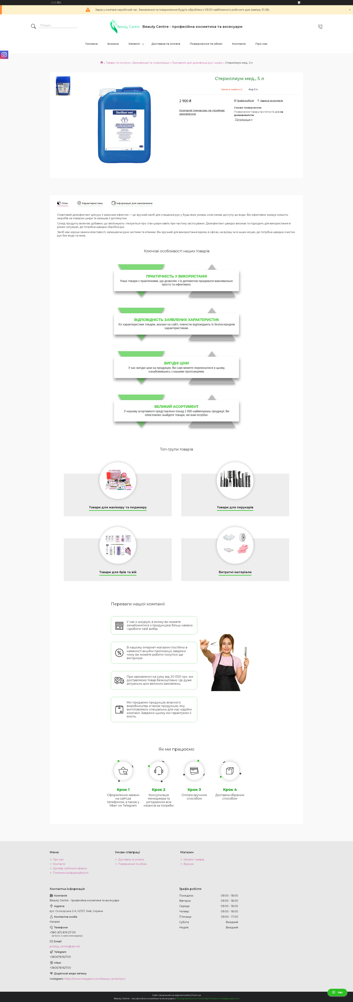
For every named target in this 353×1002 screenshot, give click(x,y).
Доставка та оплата (165, 43)
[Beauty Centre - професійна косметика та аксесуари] (125, 27)
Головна (91, 43)
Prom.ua (196, 995)
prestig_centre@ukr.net (65, 946)
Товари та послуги (118, 62)
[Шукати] (33, 26)
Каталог (134, 43)
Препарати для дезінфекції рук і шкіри (197, 62)
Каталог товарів (193, 859)
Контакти (239, 43)
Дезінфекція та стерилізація (150, 62)
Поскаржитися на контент (191, 998)
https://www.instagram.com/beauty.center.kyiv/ (94, 978)
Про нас (261, 43)
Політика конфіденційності (70, 872)
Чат (340, 992)
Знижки (113, 43)
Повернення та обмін (206, 43)
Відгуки (188, 864)
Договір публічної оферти (70, 868)
